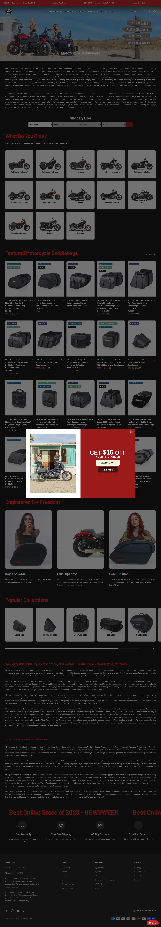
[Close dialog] (132, 432)
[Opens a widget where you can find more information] (153, 923)
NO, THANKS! (108, 470)
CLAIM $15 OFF (108, 463)
